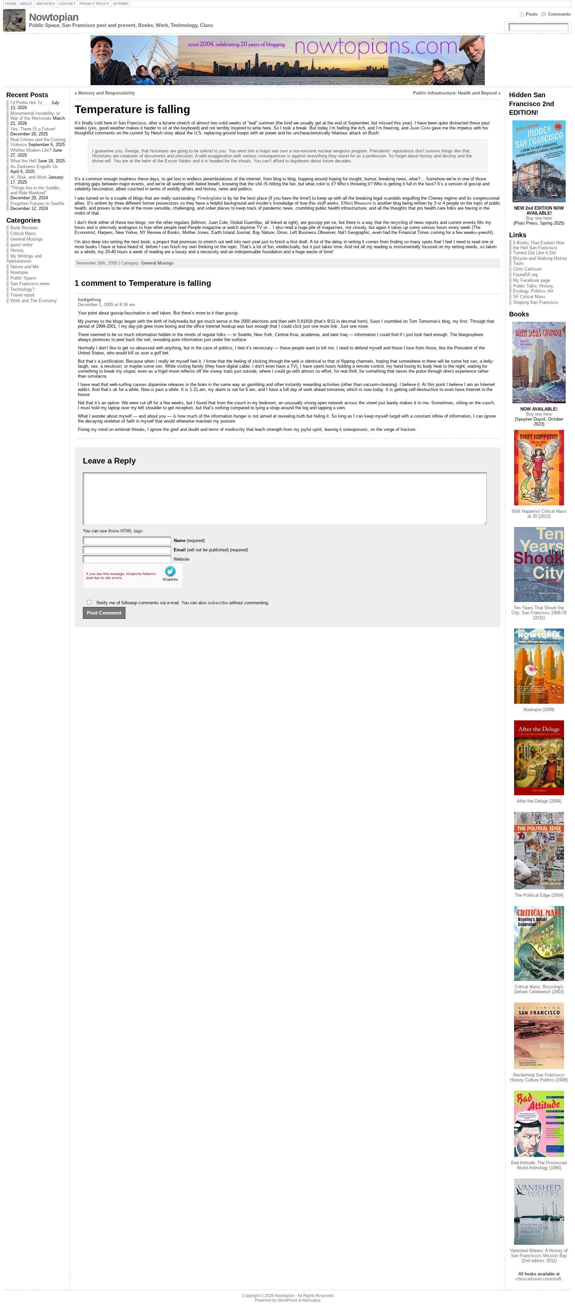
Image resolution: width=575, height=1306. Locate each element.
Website (181, 559)
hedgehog (89, 299)
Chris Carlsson (527, 269)
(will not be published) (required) (211, 549)
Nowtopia (19, 272)
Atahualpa (311, 1300)
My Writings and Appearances (24, 259)
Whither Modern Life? (30, 150)
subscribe (218, 602)
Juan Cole (420, 127)
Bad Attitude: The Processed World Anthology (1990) (539, 1165)
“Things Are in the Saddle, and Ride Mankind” (35, 190)
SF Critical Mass (529, 296)
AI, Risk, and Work (28, 177)
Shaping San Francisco (535, 302)
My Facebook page (531, 280)
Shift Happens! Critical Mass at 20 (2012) (539, 514)
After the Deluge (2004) (539, 801)
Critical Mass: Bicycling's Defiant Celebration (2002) (539, 989)
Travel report (22, 294)
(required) (189, 540)
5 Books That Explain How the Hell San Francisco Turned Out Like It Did (538, 247)
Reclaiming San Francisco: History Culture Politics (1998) (539, 1077)
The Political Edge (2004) (539, 895)
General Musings (26, 239)
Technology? (22, 289)
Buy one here (539, 218)
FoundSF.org (525, 274)
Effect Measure (356, 203)
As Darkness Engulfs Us (34, 166)
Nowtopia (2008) (538, 709)
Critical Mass (23, 233)
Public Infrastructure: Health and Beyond (455, 93)
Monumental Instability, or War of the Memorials (35, 116)
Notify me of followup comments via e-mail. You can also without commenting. (182, 602)
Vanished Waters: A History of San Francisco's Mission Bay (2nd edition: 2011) (539, 1255)
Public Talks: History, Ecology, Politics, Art (533, 288)
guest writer (21, 244)
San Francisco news (30, 283)
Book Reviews (24, 227)
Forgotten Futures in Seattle (37, 203)
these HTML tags (125, 530)
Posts (531, 14)
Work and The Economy (33, 300)
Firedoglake (209, 198)
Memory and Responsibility (106, 93)
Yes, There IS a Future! (33, 128)
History (17, 250)
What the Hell (23, 160)
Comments (559, 14)
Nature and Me (24, 266)
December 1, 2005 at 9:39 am (106, 304)
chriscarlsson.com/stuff (538, 1278)
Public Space (23, 278)
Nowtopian (54, 17)
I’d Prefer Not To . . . (30, 102)
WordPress (287, 1300)
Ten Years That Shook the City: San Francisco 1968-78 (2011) (538, 612)
